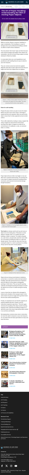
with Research (4, 402)
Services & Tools (5, 416)
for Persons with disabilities (7, 412)
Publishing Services (5, 432)
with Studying (4, 399)
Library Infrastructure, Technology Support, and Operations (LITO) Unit (14, 438)
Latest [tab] (5, 327)
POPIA (6, 472)
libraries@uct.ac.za (8, 459)
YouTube (16, 466)
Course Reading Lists (5, 424)
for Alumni (3, 407)
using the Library (4, 397)
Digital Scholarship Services (7, 426)
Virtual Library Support (6, 419)
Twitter (6, 466)
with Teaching (4, 405)
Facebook (2, 466)
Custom (11, 466)
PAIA (10, 472)
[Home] (9, 447)
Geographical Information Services (8, 429)
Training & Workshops (6, 421)
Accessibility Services (6, 434)
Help (2, 394)
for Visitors (3, 410)
